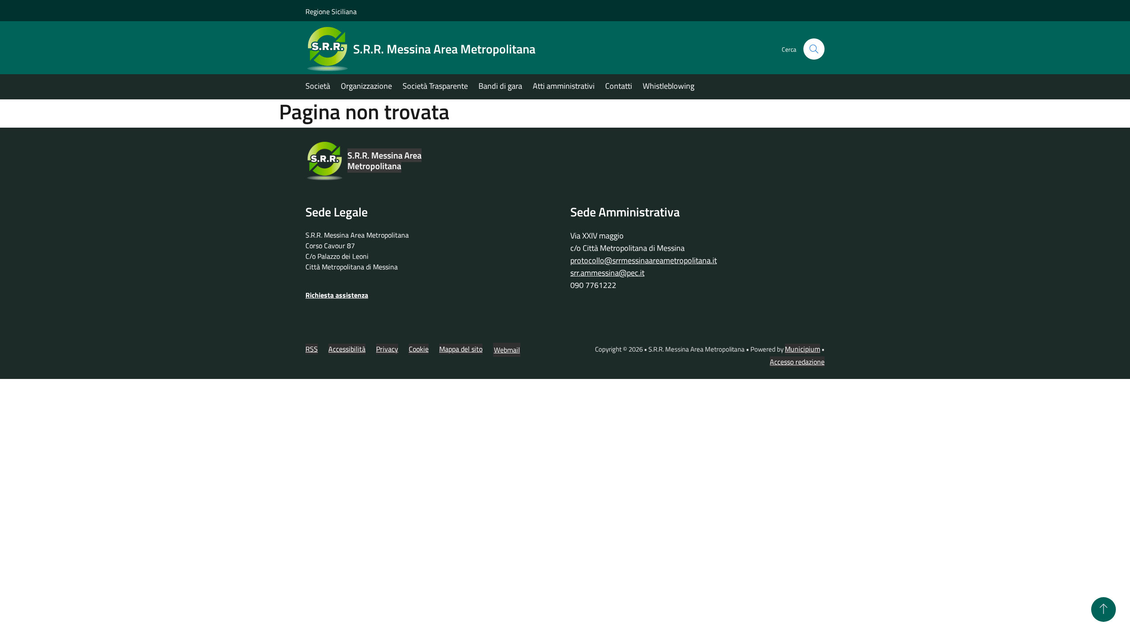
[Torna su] (1103, 609)
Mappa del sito (460, 349)
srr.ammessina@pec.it (607, 273)
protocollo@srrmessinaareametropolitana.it (643, 260)
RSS (311, 349)
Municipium (802, 349)
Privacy (387, 349)
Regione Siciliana (331, 11)
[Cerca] (814, 49)
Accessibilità (346, 349)
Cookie (419, 349)
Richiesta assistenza (336, 295)
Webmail (507, 349)
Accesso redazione (797, 361)
